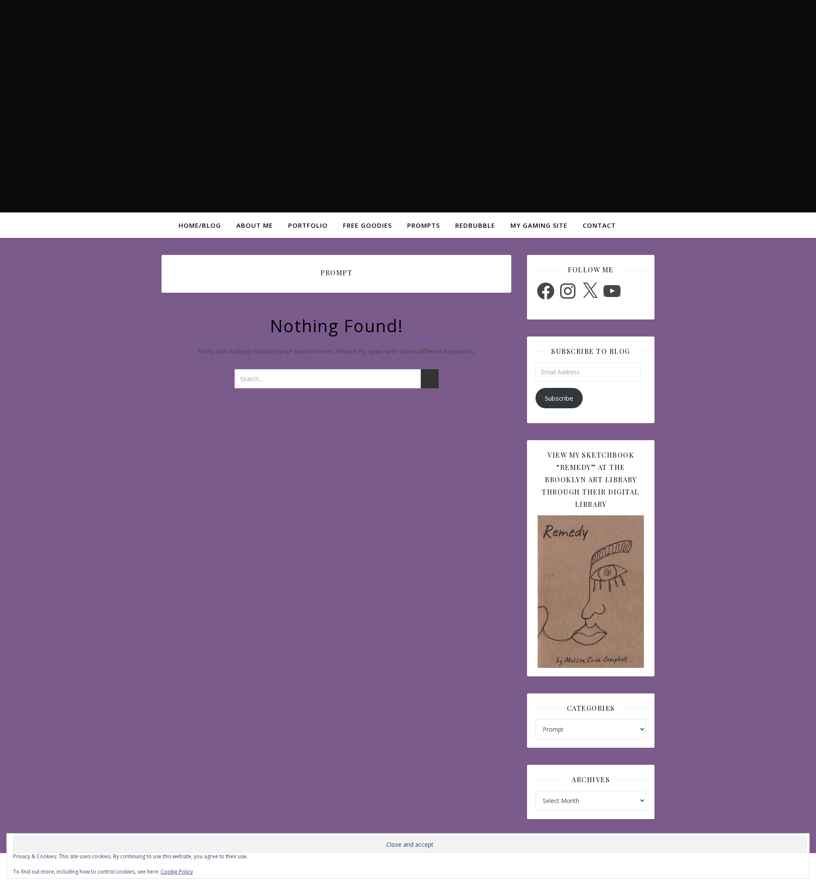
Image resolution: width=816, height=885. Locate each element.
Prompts (423, 225)
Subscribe (559, 398)
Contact (599, 225)
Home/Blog (199, 225)
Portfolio (308, 225)
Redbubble (475, 225)
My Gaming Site (538, 225)
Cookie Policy (177, 871)
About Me (254, 225)
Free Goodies (367, 225)
